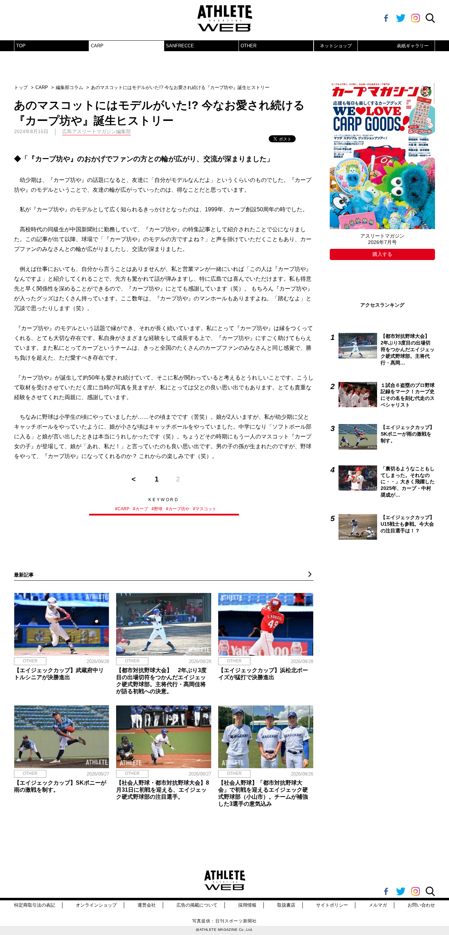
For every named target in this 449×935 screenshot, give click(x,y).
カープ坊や (178, 508)
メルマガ (378, 905)
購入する (382, 254)
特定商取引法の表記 (34, 905)
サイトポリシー (332, 905)
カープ (141, 508)
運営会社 (147, 905)
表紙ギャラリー (413, 45)
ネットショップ (336, 45)
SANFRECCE (180, 45)
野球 (158, 508)
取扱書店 (286, 905)
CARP (97, 45)
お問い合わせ (421, 905)
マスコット (205, 508)
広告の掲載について (196, 905)
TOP (21, 45)
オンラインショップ (96, 905)
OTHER (248, 45)
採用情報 (247, 905)
